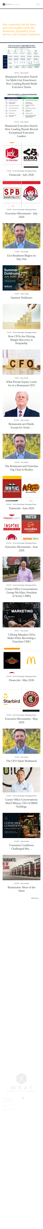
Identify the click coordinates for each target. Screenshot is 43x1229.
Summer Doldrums (21, 297)
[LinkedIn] (23, 1098)
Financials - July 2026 (21, 174)
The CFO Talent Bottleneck (21, 760)
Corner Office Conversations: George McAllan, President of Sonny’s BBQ (21, 592)
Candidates (25, 1127)
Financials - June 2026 (21, 508)
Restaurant (6, 1134)
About (24, 1138)
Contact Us (7, 1105)
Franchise (6, 1131)
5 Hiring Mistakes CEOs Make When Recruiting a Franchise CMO (21, 638)
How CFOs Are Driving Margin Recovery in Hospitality (21, 340)
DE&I (24, 1131)
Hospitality (6, 1123)
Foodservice (6, 1127)
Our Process (26, 1134)
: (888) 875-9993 (10, 1109)
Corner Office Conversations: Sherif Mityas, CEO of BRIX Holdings (21, 803)
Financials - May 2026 (21, 680)
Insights (24, 1123)
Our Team (6, 1138)
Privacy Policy (7, 1113)
